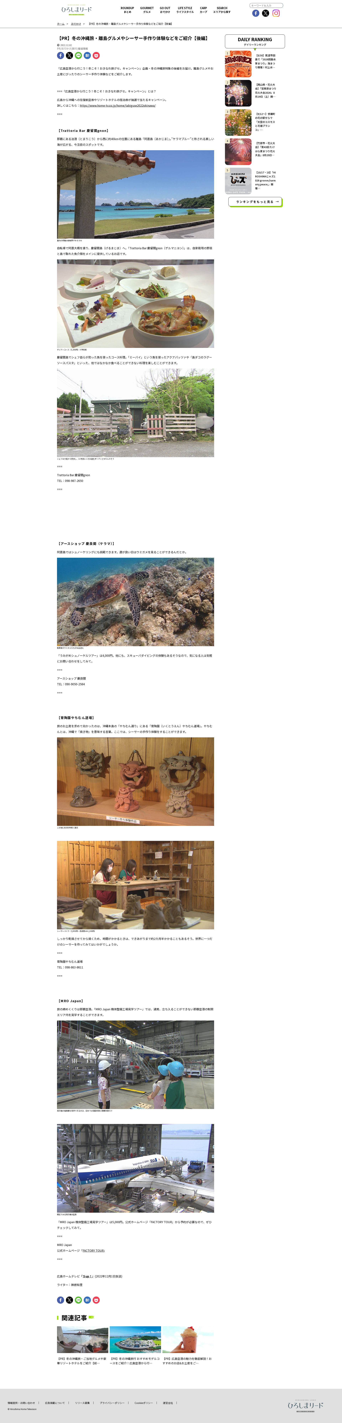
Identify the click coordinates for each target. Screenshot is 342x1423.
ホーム (60, 23)
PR (58, 48)
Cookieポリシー (144, 1403)
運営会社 (168, 1403)
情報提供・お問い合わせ (21, 1403)
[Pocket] (96, 55)
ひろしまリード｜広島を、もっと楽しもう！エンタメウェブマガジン (76, 10)
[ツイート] (69, 55)
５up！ (87, 1276)
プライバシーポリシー (112, 1403)
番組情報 (83, 48)
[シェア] (60, 55)
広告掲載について (55, 1403)
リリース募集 (82, 1403)
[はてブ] (87, 55)
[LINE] (78, 55)
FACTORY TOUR (93, 1250)
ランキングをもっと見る (255, 201)
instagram (276, 13)
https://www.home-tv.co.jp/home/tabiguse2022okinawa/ (118, 105)
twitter (265, 13)
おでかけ (76, 23)
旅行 (74, 48)
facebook (255, 13)
